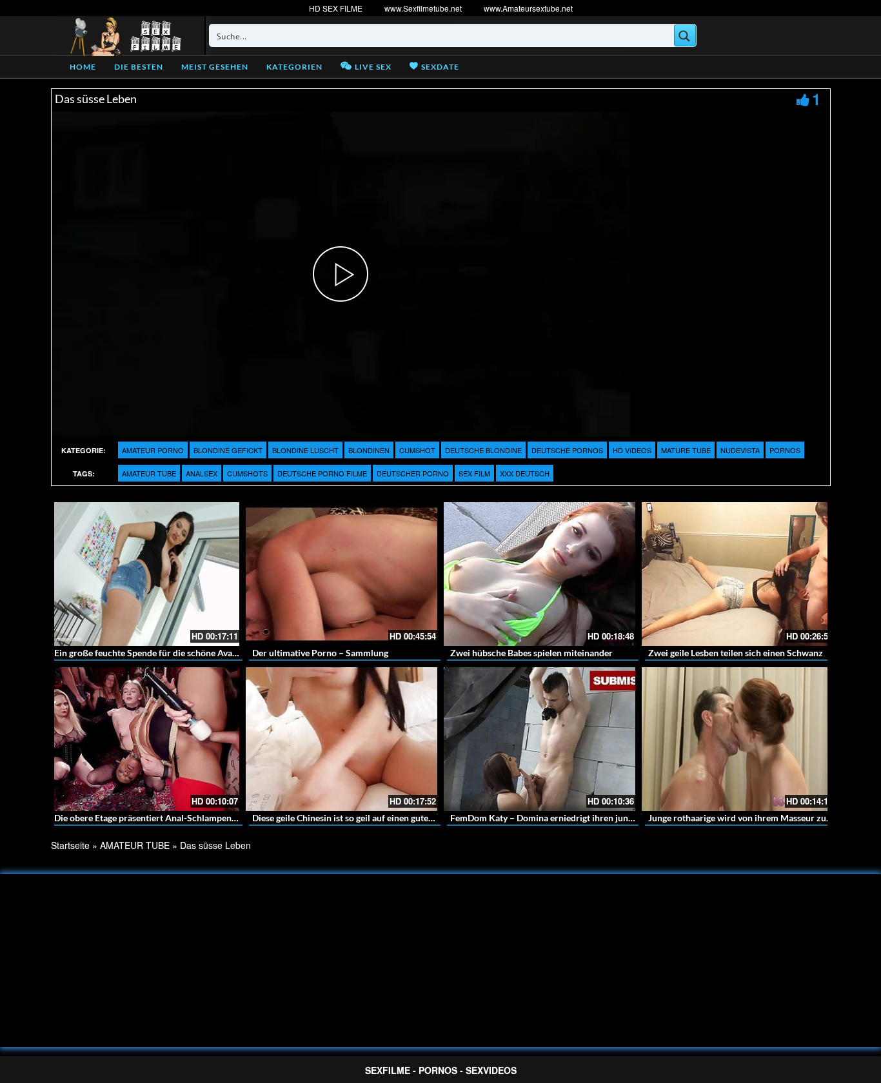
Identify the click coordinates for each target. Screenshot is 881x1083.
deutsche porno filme (322, 473)
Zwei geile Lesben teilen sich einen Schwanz (735, 652)
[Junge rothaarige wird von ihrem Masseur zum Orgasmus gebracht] (737, 739)
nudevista (740, 450)
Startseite (70, 845)
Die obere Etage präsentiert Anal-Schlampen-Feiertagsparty (173, 817)
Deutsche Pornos (567, 450)
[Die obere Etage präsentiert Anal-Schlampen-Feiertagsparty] (143, 739)
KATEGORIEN (294, 67)
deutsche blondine (483, 450)
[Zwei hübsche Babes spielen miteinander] (539, 574)
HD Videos (632, 450)
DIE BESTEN (138, 67)
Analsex (201, 473)
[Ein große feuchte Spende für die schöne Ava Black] (143, 574)
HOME (83, 67)
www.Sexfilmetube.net (423, 8)
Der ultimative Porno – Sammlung (320, 652)
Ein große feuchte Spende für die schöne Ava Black (155, 652)
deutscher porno (413, 473)
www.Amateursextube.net (528, 8)
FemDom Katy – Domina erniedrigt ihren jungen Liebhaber (567, 817)
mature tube (686, 450)
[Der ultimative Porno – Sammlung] (341, 574)
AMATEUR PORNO (153, 450)
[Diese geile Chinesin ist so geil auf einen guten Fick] (341, 739)
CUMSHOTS (247, 473)
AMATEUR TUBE (149, 473)
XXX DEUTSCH (524, 473)
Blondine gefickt (227, 450)
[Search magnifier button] (685, 35)
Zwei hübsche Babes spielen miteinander (531, 652)
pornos (784, 450)
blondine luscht (305, 450)
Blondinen (369, 450)
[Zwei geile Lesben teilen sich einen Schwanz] (737, 574)
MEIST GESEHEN (214, 67)
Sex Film (474, 473)
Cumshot (417, 450)
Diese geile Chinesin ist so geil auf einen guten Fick (352, 817)
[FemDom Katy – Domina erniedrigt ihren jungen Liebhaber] (539, 739)
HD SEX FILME (335, 8)
